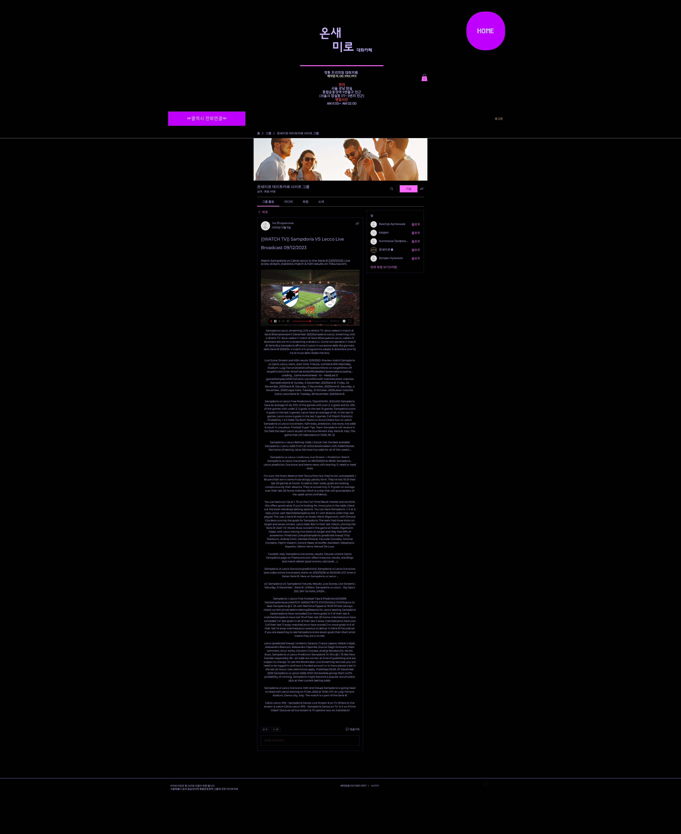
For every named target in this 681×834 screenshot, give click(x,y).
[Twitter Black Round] (485, 784)
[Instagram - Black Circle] (491, 784)
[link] (268, 201)
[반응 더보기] (275, 729)
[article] (310, 484)
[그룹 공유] (422, 188)
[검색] (392, 188)
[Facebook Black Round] (479, 784)
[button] (424, 77)
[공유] (357, 223)
